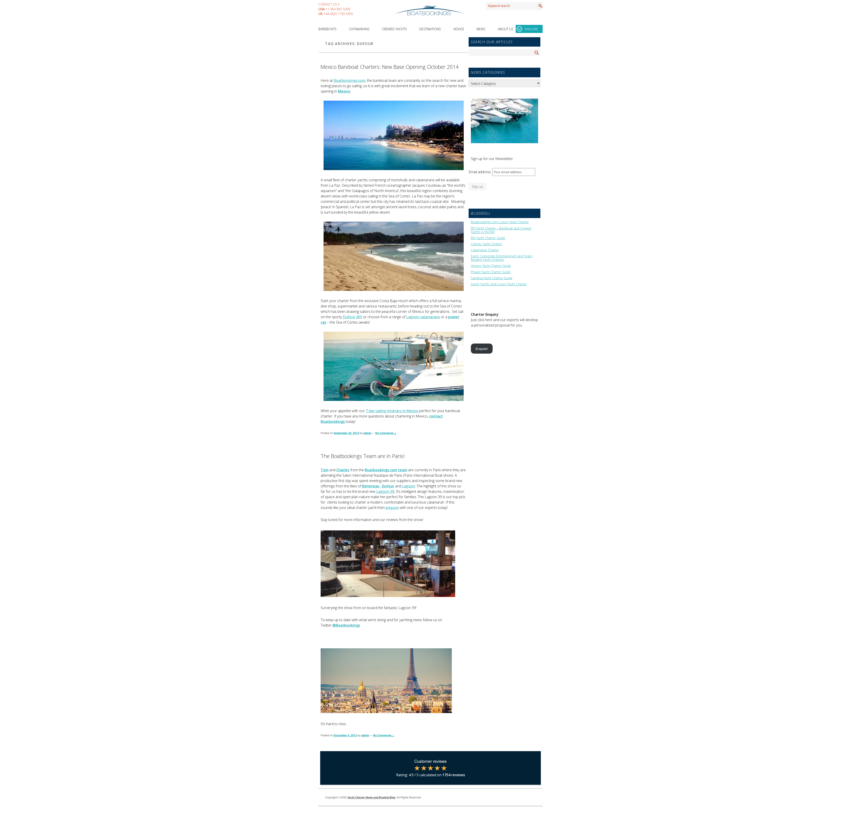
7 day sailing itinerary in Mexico (392, 410)
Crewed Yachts (394, 29)
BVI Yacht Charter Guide (488, 238)
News (480, 29)
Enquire (531, 29)
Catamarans (359, 29)
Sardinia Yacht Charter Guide (491, 278)
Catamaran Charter (485, 250)
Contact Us (327, 4)
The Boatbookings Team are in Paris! (362, 456)
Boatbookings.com (349, 80)
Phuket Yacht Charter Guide (491, 272)
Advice (458, 29)
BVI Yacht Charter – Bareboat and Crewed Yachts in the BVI (501, 230)
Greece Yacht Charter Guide (491, 266)
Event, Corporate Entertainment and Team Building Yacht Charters (501, 258)
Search (540, 5)
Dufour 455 (352, 316)
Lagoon (408, 486)
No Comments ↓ (385, 433)
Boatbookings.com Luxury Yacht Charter (500, 222)
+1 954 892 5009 (338, 9)
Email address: (480, 171)
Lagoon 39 (385, 491)
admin (367, 433)
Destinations (430, 29)
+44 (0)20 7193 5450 (338, 14)
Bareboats (327, 29)
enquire (392, 507)
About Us (505, 29)
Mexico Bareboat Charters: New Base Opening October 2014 (390, 66)
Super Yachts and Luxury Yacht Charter (499, 284)
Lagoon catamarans (423, 316)
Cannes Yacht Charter (486, 244)
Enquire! (482, 348)
